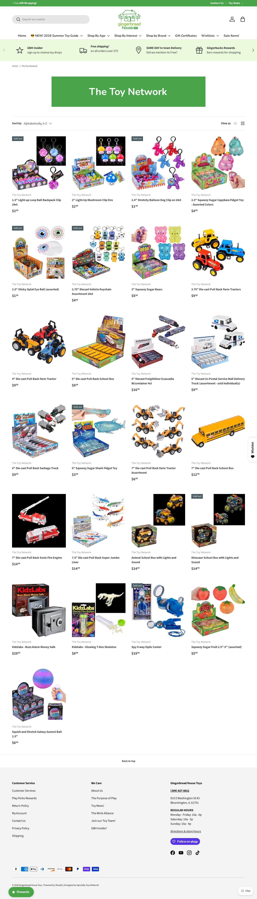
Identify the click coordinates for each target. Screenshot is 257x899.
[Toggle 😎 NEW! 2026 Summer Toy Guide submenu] (81, 35)
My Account (19, 813)
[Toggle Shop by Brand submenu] (169, 35)
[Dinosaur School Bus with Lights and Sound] (218, 521)
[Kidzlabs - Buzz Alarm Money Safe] (39, 610)
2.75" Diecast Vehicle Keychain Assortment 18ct (91, 291)
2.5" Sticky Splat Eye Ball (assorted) (35, 289)
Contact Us (217, 3)
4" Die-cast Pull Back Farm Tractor (34, 379)
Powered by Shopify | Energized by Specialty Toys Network (71, 885)
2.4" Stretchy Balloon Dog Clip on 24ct (156, 200)
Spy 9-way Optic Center (146, 647)
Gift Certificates (186, 36)
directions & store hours (185, 831)
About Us (97, 791)
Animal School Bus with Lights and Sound (154, 560)
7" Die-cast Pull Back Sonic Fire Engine (37, 558)
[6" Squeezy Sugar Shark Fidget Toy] (99, 431)
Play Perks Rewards (24, 798)
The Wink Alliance (102, 813)
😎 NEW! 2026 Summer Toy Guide (54, 36)
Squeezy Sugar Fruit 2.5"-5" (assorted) (216, 647)
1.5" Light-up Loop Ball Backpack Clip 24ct (36, 202)
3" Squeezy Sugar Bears (147, 289)
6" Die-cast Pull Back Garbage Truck (35, 468)
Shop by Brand (156, 36)
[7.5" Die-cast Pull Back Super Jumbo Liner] (99, 521)
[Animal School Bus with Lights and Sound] (158, 521)
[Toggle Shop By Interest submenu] (140, 35)
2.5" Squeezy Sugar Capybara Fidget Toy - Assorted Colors (217, 202)
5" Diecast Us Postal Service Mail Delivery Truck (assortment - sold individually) (218, 381)
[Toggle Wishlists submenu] (217, 35)
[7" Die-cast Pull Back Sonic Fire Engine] (39, 521)
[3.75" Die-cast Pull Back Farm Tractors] (218, 253)
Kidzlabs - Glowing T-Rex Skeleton (94, 647)
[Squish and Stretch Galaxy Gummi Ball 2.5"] (39, 695)
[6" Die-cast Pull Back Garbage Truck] (39, 431)
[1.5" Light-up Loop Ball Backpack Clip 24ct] (39, 163)
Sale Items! (231, 36)
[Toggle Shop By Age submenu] (108, 35)
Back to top (128, 761)
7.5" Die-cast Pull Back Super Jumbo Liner (95, 560)
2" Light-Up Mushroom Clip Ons (92, 200)
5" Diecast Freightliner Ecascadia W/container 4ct (153, 381)
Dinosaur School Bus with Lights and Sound (215, 560)
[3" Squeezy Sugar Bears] (158, 253)
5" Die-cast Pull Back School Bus (93, 379)
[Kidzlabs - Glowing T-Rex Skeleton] (99, 610)
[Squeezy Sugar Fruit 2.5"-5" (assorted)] (218, 610)
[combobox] (51, 19)
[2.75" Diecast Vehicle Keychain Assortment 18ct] (99, 253)
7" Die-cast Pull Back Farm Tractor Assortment (154, 470)
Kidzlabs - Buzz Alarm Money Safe (33, 647)
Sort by (16, 123)
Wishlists (208, 36)
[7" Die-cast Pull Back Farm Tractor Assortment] (158, 431)
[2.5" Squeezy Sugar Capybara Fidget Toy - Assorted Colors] (218, 163)
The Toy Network (29, 66)
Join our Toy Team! (103, 821)
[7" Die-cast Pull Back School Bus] (218, 431)
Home (22, 36)
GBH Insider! (99, 828)
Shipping (18, 836)
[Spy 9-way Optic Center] (158, 610)
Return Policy (20, 806)
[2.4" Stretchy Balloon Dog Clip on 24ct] (158, 163)
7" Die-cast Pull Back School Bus (212, 468)
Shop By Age (96, 36)
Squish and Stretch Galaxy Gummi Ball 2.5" (37, 734)
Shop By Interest (125, 36)
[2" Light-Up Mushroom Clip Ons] (99, 163)
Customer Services (24, 791)
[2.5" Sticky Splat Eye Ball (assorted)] (39, 253)
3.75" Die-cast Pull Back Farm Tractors (216, 289)
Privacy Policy (20, 828)
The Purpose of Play (103, 798)
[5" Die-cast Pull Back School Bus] (99, 342)
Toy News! (97, 806)
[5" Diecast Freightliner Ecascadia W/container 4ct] (158, 342)
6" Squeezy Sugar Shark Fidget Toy (94, 468)
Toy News (234, 3)
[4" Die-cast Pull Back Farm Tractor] (39, 342)
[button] (243, 19)
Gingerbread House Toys (31, 885)
